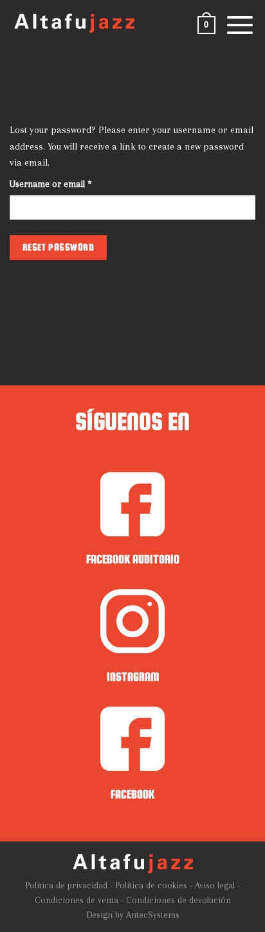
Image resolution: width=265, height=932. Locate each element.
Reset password (59, 247)
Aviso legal (215, 885)
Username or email (67, 184)
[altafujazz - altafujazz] (74, 23)
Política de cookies (151, 885)
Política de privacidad (66, 885)
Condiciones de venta (76, 900)
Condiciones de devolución (178, 900)
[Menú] (239, 25)
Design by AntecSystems (132, 915)
